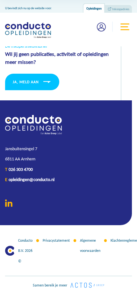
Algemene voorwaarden (90, 245)
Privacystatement (56, 240)
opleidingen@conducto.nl (31, 179)
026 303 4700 (21, 169)
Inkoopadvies (120, 9)
